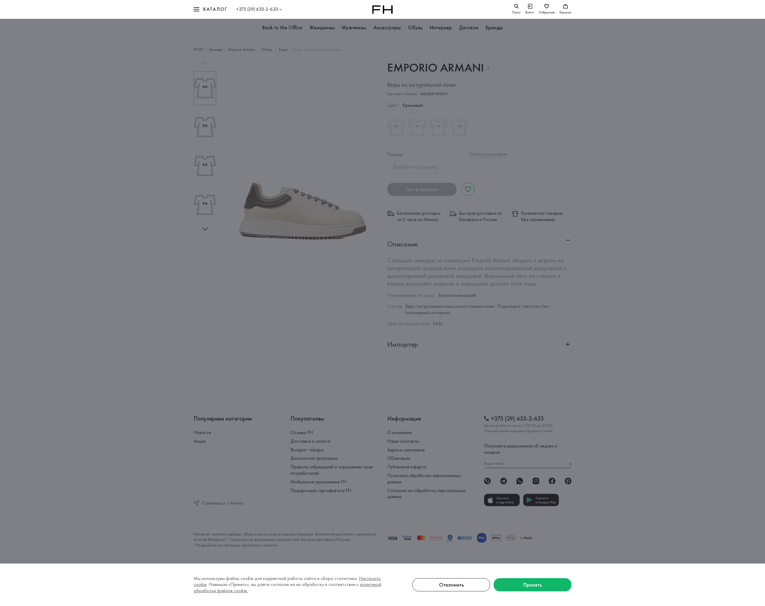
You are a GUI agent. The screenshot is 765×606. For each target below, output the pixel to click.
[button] (210, 9)
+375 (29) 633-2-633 (257, 9)
